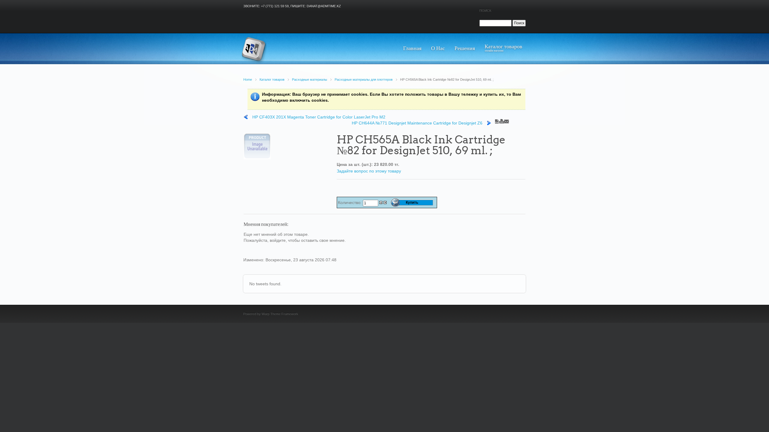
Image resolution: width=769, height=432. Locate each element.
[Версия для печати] (501, 120)
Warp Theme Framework (280, 314)
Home (247, 79)
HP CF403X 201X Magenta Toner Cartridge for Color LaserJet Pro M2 (318, 117)
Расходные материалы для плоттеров (364, 79)
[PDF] (496, 120)
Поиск (485, 10)
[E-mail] (506, 120)
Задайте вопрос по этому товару (369, 171)
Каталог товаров (272, 79)
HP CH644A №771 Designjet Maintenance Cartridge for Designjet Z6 (417, 123)
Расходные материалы (309, 79)
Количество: (350, 202)
